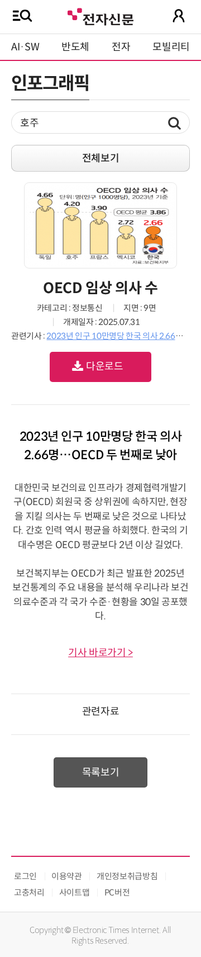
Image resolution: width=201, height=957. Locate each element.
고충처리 (29, 892)
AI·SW (25, 47)
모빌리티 (171, 47)
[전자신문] (100, 15)
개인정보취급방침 (127, 876)
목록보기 (100, 772)
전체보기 (100, 158)
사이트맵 (74, 892)
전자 (121, 47)
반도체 (75, 47)
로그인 (25, 876)
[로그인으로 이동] (179, 15)
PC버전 (117, 892)
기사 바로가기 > (100, 653)
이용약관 (66, 876)
